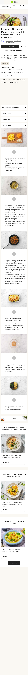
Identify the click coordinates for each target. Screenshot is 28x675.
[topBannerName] (14, 11)
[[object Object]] (21, 46)
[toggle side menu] (2, 2)
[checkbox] (1, 37)
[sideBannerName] (14, 94)
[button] (14, 113)
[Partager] (25, 46)
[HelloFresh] (14, 2)
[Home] (2, 7)
